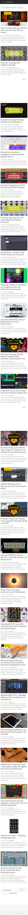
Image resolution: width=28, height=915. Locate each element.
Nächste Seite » (13, 893)
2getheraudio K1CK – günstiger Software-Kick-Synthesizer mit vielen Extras (13, 697)
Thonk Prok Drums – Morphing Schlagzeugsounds (13, 836)
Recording (10, 67)
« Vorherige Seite (6, 890)
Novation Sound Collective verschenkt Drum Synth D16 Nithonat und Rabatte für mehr (13, 662)
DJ (9, 257)
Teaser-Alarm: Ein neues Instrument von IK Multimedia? (13, 591)
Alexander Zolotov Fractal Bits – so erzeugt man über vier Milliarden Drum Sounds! (14, 287)
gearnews (9, 2)
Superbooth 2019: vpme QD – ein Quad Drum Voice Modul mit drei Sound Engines (14, 626)
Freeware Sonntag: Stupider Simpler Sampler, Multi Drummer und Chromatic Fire (13, 356)
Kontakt (23, 911)
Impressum (17, 911)
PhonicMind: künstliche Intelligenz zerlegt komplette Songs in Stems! (12, 154)
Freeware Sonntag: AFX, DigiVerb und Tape (10, 64)
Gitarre (10, 35)
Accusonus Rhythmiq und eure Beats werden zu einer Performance (13, 321)
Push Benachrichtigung (20, 913)
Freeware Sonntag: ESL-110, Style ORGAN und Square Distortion (12, 219)
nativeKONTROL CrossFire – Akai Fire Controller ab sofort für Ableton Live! (14, 557)
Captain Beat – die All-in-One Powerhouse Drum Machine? (12, 253)
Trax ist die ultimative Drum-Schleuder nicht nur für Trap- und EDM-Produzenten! (14, 803)
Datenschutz (10, 911)
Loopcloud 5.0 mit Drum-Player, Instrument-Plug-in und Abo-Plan (14, 391)
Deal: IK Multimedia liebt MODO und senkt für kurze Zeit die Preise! (14, 30)
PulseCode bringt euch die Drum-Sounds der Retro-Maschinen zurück (11, 870)
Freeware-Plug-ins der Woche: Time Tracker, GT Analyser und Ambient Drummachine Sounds (13, 449)
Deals (13, 35)
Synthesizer (18, 35)
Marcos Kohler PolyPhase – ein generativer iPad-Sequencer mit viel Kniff (14, 732)
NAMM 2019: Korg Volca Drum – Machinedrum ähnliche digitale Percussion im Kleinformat (14, 766)
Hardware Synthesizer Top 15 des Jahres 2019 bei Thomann (13, 186)
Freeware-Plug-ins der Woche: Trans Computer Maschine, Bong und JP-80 (14, 520)
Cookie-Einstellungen (8, 913)
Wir (4, 911)
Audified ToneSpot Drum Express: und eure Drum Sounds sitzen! (13, 486)
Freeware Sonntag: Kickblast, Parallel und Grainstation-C (12, 121)
